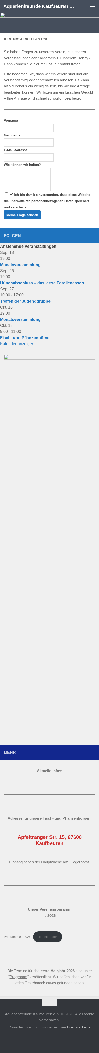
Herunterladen (48, 937)
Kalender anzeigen (17, 344)
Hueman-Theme (78, 1027)
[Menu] (92, 6)
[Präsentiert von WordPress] (33, 1027)
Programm (18, 977)
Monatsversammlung (20, 264)
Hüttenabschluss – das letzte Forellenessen (42, 283)
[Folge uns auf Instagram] (84, 236)
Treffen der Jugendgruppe (25, 301)
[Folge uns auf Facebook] (76, 236)
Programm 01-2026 (17, 937)
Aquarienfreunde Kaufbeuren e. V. (39, 6)
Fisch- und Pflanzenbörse (25, 338)
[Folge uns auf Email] (92, 236)
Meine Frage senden (22, 215)
